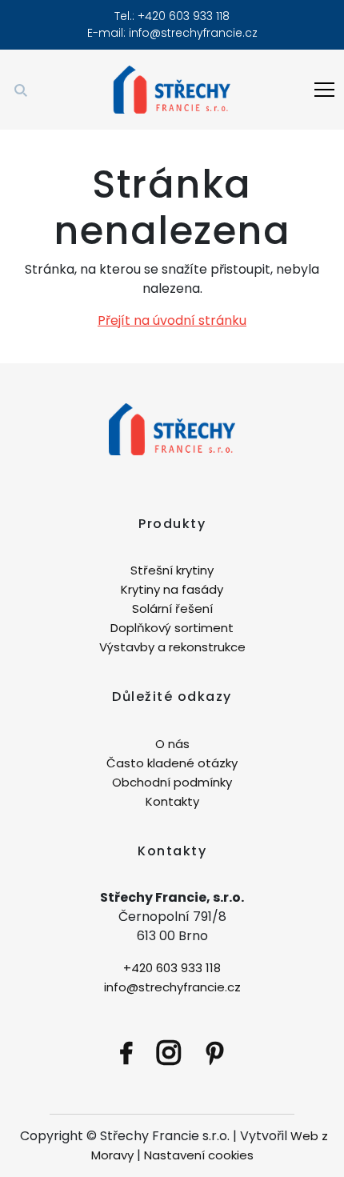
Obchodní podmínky (172, 782)
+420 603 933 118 (172, 967)
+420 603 (165, 16)
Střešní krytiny (172, 570)
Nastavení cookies (199, 1155)
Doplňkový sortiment (172, 627)
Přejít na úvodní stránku (172, 320)
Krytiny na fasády (172, 589)
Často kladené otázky (172, 763)
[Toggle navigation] (324, 89)
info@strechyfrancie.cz (193, 33)
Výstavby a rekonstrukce (172, 647)
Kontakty (172, 801)
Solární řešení (172, 608)
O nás (172, 743)
